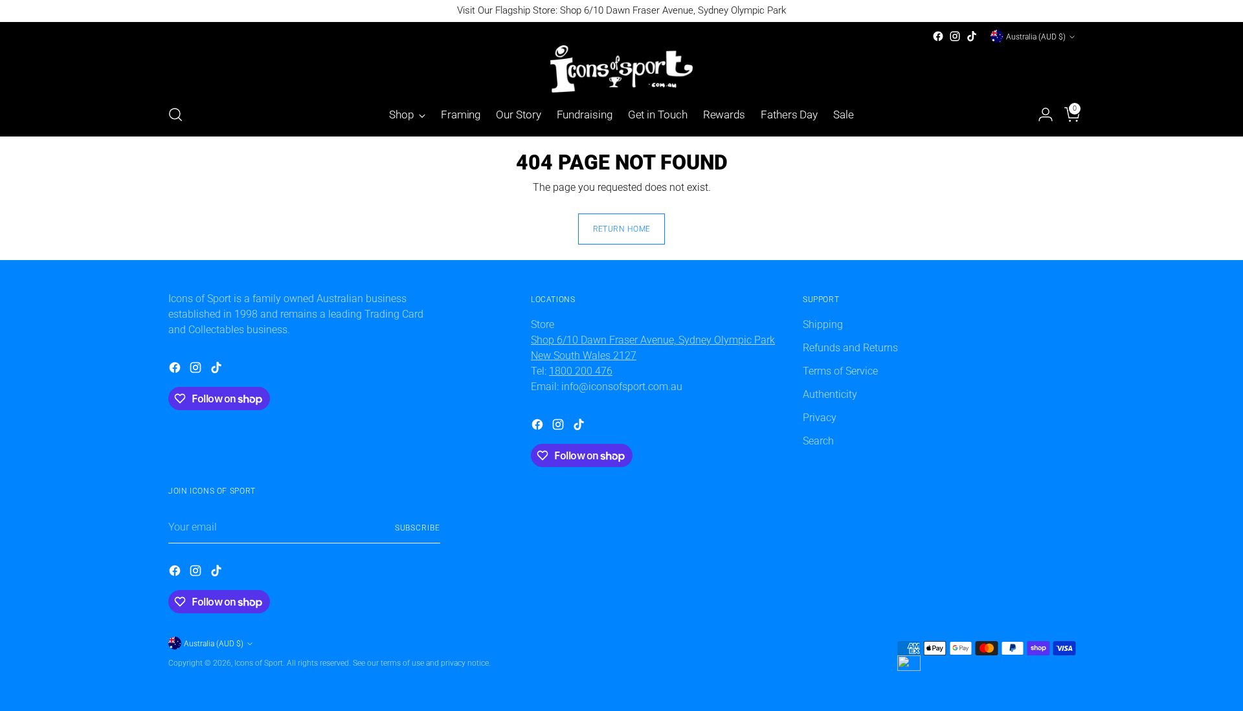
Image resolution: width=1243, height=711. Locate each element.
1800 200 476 (580, 371)
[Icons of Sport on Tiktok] (972, 36)
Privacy (819, 417)
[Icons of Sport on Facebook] (938, 36)
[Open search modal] (175, 114)
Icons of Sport (258, 663)
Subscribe (417, 527)
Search (818, 441)
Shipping (823, 324)
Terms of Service (840, 371)
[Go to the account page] (1040, 114)
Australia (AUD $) (1036, 36)
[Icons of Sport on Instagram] (955, 36)
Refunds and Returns (850, 348)
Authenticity (830, 394)
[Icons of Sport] (621, 69)
